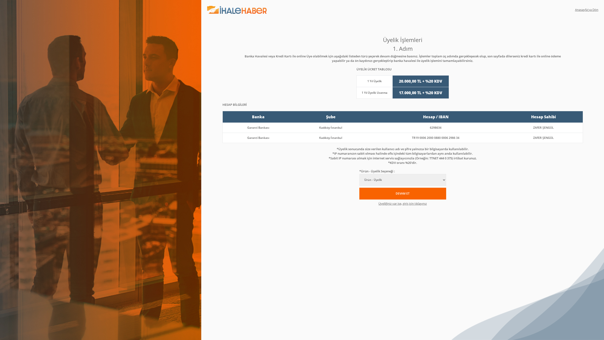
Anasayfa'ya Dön (586, 10)
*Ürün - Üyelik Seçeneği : (377, 171)
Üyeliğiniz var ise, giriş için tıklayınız (402, 203)
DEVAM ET (403, 193)
